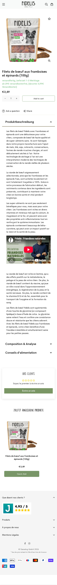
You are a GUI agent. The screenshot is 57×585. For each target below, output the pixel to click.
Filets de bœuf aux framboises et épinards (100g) (21, 457)
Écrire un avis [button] (28, 390)
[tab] (28, 122)
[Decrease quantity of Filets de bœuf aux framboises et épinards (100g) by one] (5, 98)
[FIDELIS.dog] (29, 4)
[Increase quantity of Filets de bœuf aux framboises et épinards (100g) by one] (17, 98)
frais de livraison (41, 552)
